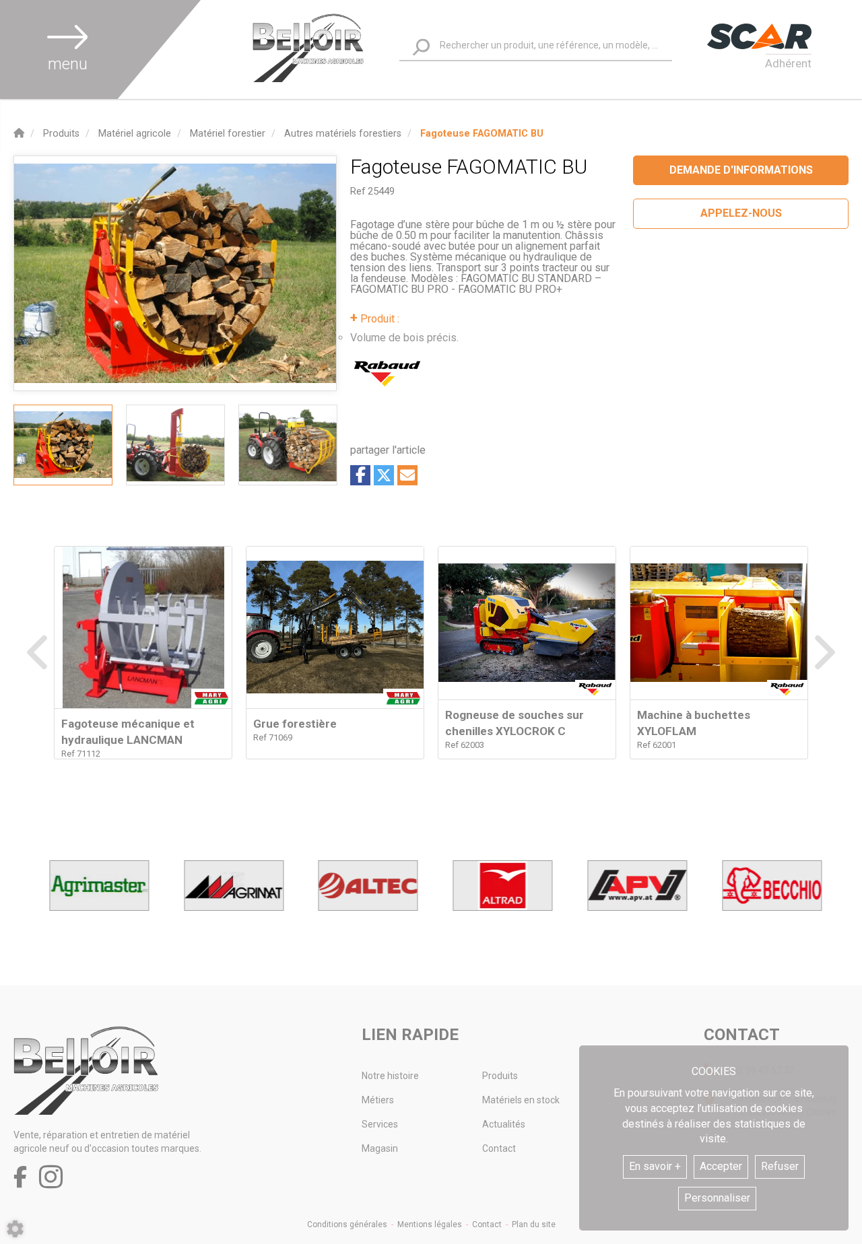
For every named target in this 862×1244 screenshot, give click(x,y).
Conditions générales (347, 1224)
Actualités (503, 1124)
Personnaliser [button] (717, 1197)
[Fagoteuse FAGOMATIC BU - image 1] (62, 445)
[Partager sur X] (384, 475)
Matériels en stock (521, 1100)
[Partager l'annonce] (407, 475)
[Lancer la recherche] (421, 47)
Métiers (378, 1100)
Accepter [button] (721, 1166)
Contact (499, 1148)
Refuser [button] (780, 1166)
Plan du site (534, 1224)
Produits (500, 1075)
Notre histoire (390, 1075)
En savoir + (655, 1166)
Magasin (380, 1148)
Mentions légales (429, 1224)
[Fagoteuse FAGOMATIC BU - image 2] (175, 445)
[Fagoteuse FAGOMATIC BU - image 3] (287, 445)
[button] (481, 133)
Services (380, 1124)
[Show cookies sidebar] (15, 1228)
